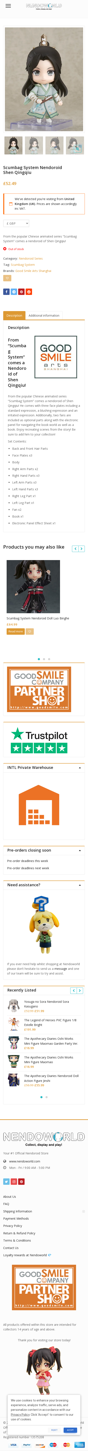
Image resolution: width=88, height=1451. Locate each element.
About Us (9, 1197)
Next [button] (77, 78)
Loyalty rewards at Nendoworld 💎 (27, 1255)
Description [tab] (14, 315)
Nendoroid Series (31, 258)
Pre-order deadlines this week (27, 861)
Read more (16, 631)
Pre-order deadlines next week (28, 868)
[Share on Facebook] (6, 292)
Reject (54, 1430)
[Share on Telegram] (14, 292)
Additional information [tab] (44, 315)
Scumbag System (23, 265)
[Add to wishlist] (7, 278)
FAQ (6, 1204)
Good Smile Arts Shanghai (33, 271)
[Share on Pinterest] (21, 292)
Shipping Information (17, 1211)
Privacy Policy (12, 1226)
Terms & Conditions (17, 1240)
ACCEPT (70, 1430)
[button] (81, 152)
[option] (44, 79)
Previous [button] (11, 78)
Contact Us (11, 1248)
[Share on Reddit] (29, 292)
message (60, 969)
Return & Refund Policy (19, 1233)
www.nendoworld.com (24, 1161)
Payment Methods (16, 1218)
